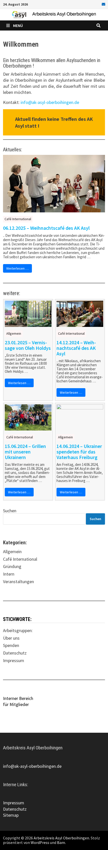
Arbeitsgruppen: (18, 630)
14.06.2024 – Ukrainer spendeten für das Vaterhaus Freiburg (79, 451)
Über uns (11, 638)
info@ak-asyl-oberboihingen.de (50, 102)
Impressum (13, 660)
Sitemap (11, 815)
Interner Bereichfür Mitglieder (18, 701)
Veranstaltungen (18, 581)
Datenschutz (15, 653)
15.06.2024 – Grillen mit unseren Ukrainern (25, 451)
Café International (18, 219)
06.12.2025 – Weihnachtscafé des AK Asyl (46, 228)
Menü (18, 25)
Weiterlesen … (17, 268)
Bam (61, 842)
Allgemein (13, 333)
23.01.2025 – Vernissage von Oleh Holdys (28, 345)
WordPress (40, 842)
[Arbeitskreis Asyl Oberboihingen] (54, 14)
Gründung (12, 566)
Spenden (11, 645)
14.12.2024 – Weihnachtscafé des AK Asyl (76, 348)
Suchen (9, 511)
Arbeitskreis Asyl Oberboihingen (61, 837)
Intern (8, 574)
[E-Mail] (102, 4)
